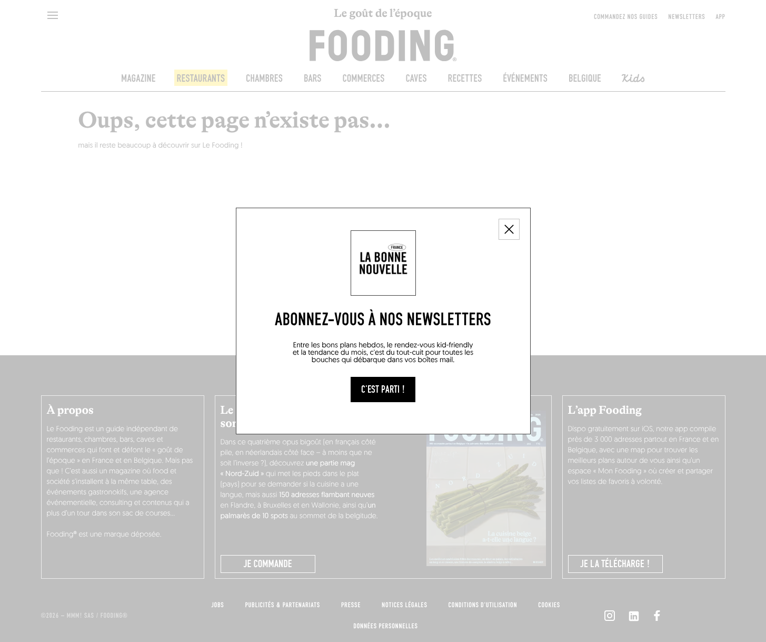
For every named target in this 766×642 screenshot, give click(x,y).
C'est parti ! (383, 389)
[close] (509, 229)
